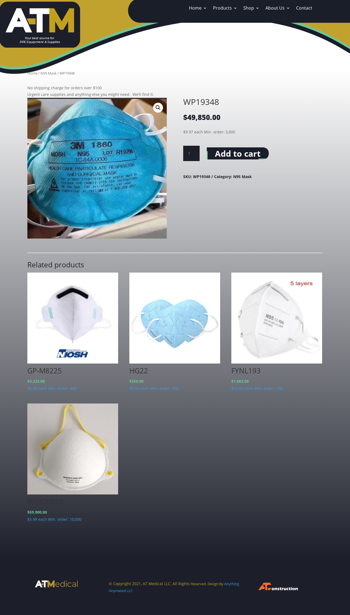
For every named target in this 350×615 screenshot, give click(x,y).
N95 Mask (242, 176)
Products (222, 8)
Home (195, 8)
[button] (158, 108)
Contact (304, 8)
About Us (275, 8)
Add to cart (238, 153)
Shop (248, 8)
